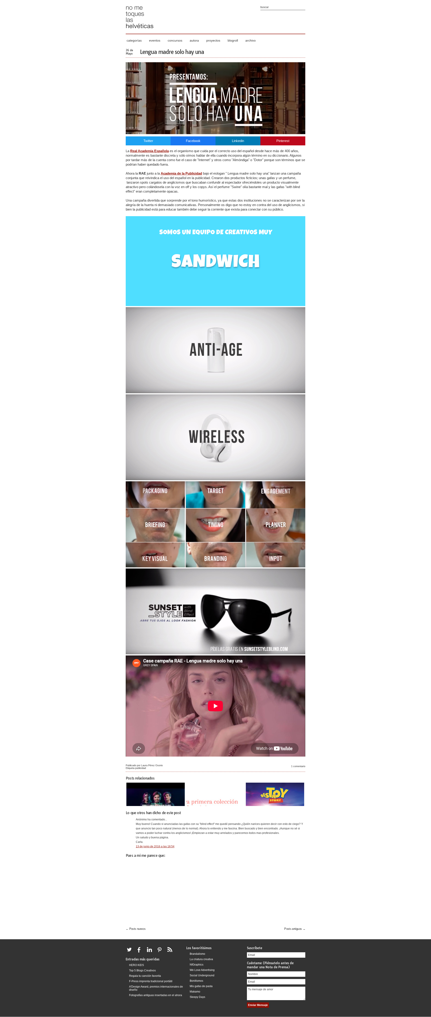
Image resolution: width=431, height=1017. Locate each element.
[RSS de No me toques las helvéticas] (171, 952)
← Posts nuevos (135, 928)
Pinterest (282, 141)
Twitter (148, 141)
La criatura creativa (201, 959)
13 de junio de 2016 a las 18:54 (155, 846)
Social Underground (202, 975)
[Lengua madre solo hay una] (215, 133)
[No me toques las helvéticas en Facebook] (140, 952)
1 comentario (298, 766)
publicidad (140, 768)
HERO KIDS (136, 965)
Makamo (195, 991)
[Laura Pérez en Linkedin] (150, 952)
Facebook (193, 141)
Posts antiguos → (294, 928)
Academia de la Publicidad (181, 173)
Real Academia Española (149, 151)
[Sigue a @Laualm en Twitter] (130, 952)
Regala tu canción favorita (145, 975)
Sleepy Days (197, 997)
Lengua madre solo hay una (172, 52)
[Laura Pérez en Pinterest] (160, 952)
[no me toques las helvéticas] (140, 30)
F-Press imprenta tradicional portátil (150, 981)
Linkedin (238, 141)
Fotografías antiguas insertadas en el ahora (155, 995)
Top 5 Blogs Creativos (142, 970)
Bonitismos (196, 980)
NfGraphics (196, 964)
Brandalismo (197, 953)
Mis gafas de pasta (201, 986)
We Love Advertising (202, 970)
